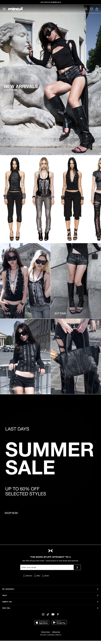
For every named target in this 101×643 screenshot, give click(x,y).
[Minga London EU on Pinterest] (58, 614)
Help (4, 595)
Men (38, 576)
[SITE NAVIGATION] (4, 9)
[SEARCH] (86, 9)
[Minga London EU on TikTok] (48, 614)
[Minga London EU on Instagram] (43, 614)
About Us (7, 601)
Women (29, 576)
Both (47, 576)
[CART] (97, 9)
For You (6, 608)
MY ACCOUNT (8, 589)
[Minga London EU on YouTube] (53, 614)
